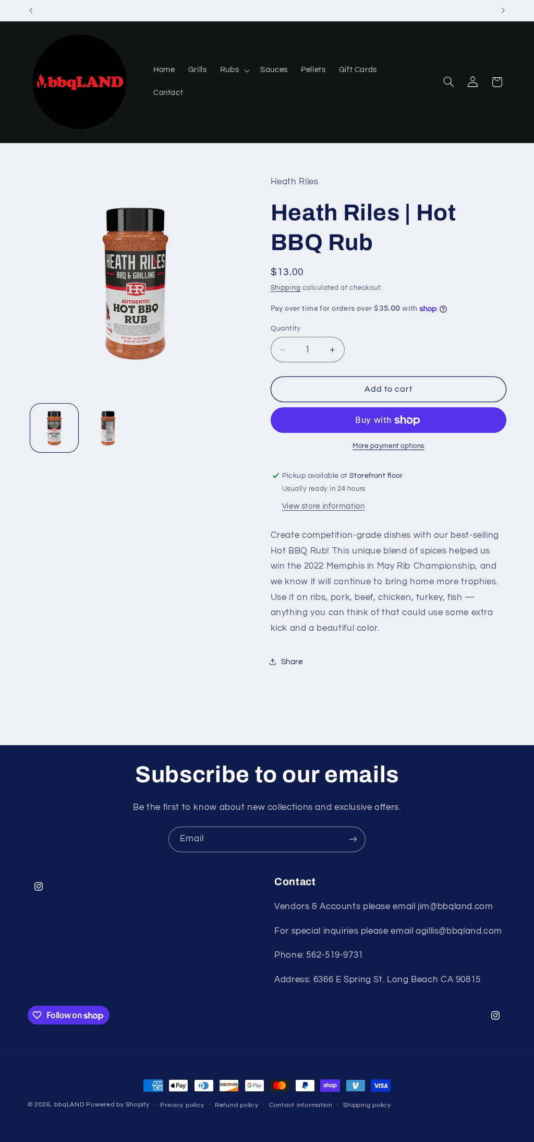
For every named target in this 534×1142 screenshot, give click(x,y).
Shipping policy (367, 1105)
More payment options (388, 446)
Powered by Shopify (117, 1105)
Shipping (286, 288)
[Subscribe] (353, 839)
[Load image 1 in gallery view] (54, 428)
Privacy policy (182, 1105)
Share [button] (292, 662)
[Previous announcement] (30, 10)
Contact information (301, 1105)
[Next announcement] (503, 10)
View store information (323, 506)
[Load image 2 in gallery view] (108, 428)
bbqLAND (69, 1105)
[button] (233, 70)
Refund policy (237, 1105)
